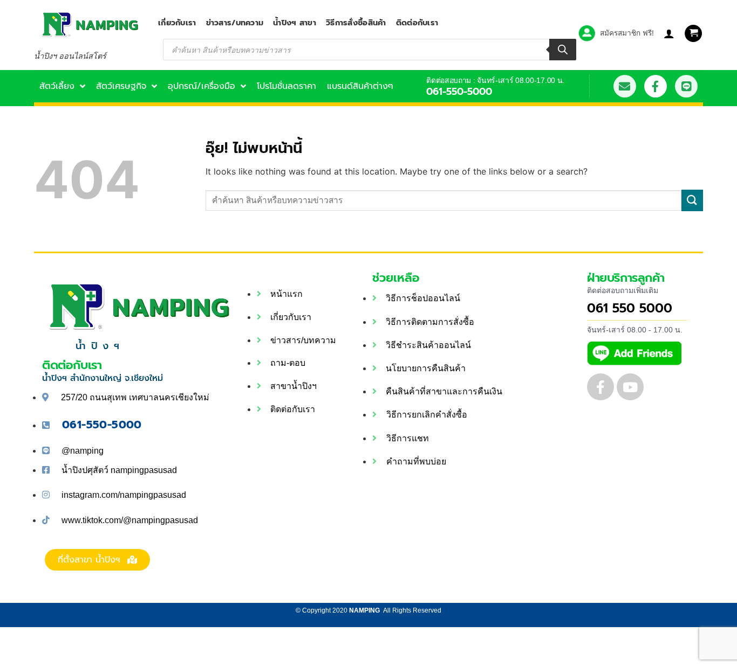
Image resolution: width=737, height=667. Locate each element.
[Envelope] (624, 86)
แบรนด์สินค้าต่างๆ (360, 86)
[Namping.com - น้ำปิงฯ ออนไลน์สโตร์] (88, 24)
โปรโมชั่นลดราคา (286, 86)
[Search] (562, 49)
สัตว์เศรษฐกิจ (121, 86)
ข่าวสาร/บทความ (235, 23)
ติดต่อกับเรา (417, 23)
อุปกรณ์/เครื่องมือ (201, 86)
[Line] (686, 86)
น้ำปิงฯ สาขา (294, 23)
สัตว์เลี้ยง (56, 86)
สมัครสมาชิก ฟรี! (627, 33)
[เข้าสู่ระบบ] (669, 33)
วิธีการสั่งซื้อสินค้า (356, 23)
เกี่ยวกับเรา (177, 23)
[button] (693, 34)
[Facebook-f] (655, 86)
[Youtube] (630, 386)
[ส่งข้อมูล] (692, 200)
